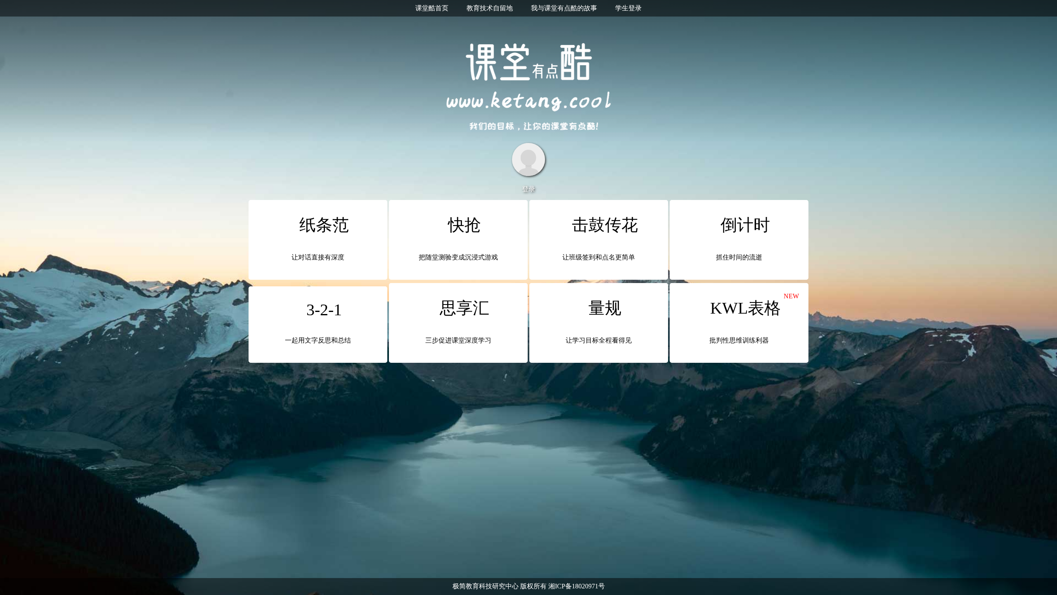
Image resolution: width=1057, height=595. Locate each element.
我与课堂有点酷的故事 (564, 8)
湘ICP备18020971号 (576, 586)
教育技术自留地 (490, 8)
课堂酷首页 (431, 8)
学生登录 (628, 8)
